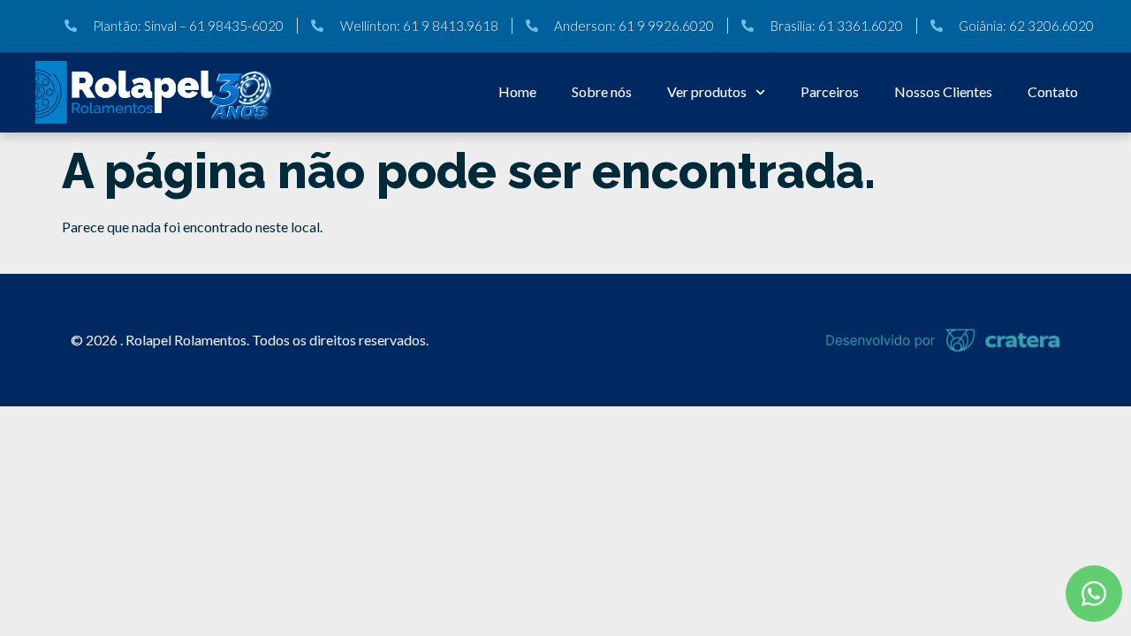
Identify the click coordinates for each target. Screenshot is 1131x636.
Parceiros (830, 91)
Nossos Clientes (943, 91)
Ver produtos (707, 91)
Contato (1053, 91)
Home (517, 91)
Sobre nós (602, 91)
